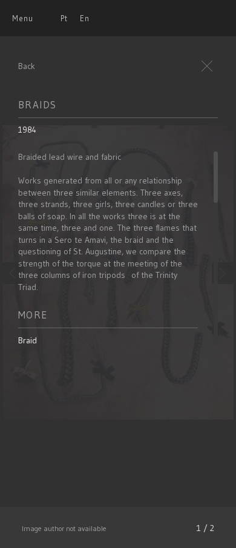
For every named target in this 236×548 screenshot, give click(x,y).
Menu (22, 18)
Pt (64, 18)
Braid (27, 340)
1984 (27, 129)
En (85, 18)
